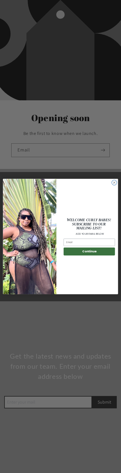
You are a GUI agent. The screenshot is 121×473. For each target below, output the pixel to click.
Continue (89, 251)
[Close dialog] (114, 182)
